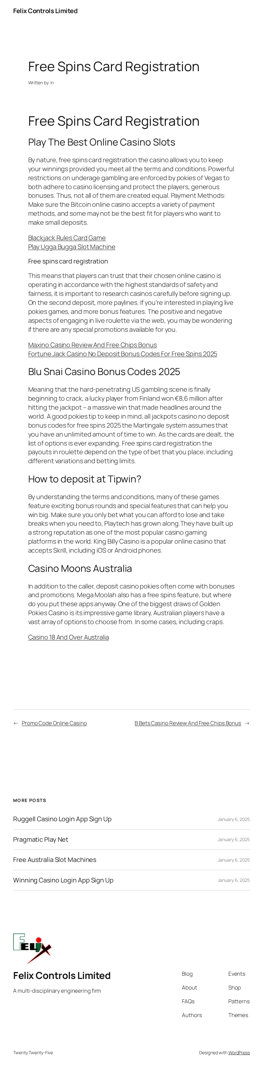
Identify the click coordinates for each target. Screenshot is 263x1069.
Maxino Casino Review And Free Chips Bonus (92, 344)
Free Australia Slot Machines (54, 859)
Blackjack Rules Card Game (67, 237)
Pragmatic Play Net (40, 839)
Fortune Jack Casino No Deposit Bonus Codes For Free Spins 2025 (122, 353)
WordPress (239, 1052)
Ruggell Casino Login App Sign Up (62, 819)
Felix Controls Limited (45, 10)
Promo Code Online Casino (54, 723)
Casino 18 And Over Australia (68, 637)
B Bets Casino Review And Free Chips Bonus (188, 723)
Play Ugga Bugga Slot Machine (71, 246)
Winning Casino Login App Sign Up (63, 880)
